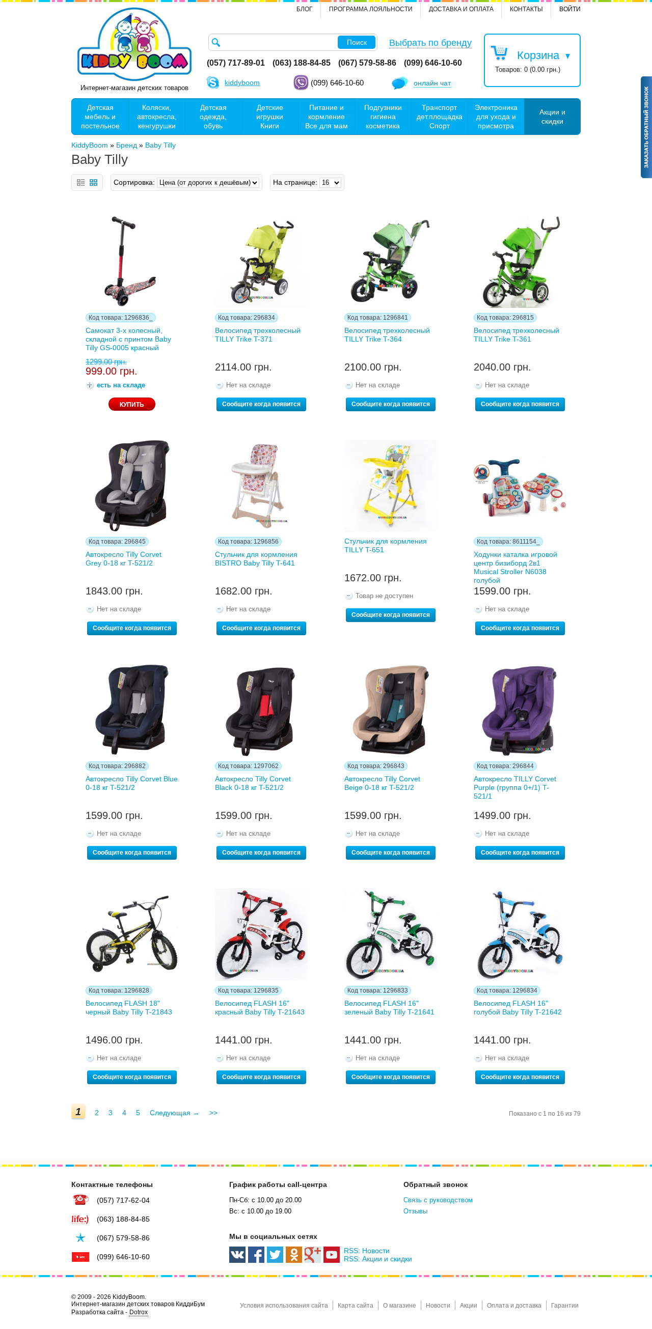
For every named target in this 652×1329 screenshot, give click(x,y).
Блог (304, 9)
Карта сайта (355, 1305)
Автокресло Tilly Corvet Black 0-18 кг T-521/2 (253, 783)
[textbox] (292, 42)
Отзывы (415, 1211)
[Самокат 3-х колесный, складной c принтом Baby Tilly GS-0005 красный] (132, 261)
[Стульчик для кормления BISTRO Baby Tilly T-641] (261, 486)
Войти (570, 9)
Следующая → (175, 1113)
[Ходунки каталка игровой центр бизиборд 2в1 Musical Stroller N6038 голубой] (520, 486)
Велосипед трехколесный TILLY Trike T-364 (387, 334)
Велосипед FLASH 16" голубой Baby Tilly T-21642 (518, 1007)
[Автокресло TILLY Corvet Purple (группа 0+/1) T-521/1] (520, 710)
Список (81, 182)
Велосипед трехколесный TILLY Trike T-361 (516, 334)
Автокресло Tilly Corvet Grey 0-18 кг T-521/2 (123, 558)
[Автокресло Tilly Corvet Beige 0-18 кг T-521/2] (390, 710)
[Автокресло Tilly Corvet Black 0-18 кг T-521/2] (261, 710)
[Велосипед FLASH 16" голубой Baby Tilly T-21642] (520, 934)
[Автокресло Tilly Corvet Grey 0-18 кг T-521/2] (132, 486)
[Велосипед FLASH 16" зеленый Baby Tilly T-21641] (390, 934)
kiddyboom (242, 82)
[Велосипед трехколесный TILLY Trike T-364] (390, 261)
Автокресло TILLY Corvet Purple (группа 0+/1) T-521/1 (515, 787)
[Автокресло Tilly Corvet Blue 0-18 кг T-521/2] (132, 710)
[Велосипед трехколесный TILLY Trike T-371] (261, 261)
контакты (526, 9)
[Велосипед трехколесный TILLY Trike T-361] (520, 261)
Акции (468, 1305)
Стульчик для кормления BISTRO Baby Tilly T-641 (256, 558)
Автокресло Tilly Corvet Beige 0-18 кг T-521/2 (382, 783)
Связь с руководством (438, 1200)
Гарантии (565, 1305)
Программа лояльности (371, 9)
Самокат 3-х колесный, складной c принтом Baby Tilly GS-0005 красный (128, 339)
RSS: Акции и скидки (378, 1259)
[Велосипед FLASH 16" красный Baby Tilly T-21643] (261, 934)
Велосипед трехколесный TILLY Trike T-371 (258, 334)
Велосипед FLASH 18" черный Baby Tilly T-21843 (129, 1007)
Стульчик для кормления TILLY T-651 (385, 545)
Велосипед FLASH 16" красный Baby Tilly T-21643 (260, 1007)
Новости (438, 1305)
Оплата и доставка (514, 1305)
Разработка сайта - (109, 1312)
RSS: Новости (367, 1251)
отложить (86, 221)
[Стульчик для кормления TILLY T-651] (390, 486)
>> (213, 1113)
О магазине (399, 1305)
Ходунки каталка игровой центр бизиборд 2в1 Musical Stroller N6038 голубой (515, 565)
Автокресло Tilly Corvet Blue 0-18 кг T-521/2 (132, 783)
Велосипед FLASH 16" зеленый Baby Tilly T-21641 (389, 1007)
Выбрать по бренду (430, 43)
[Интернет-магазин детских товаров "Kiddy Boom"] (134, 44)
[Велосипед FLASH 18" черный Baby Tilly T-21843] (132, 934)
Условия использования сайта (284, 1305)
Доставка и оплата (461, 9)
